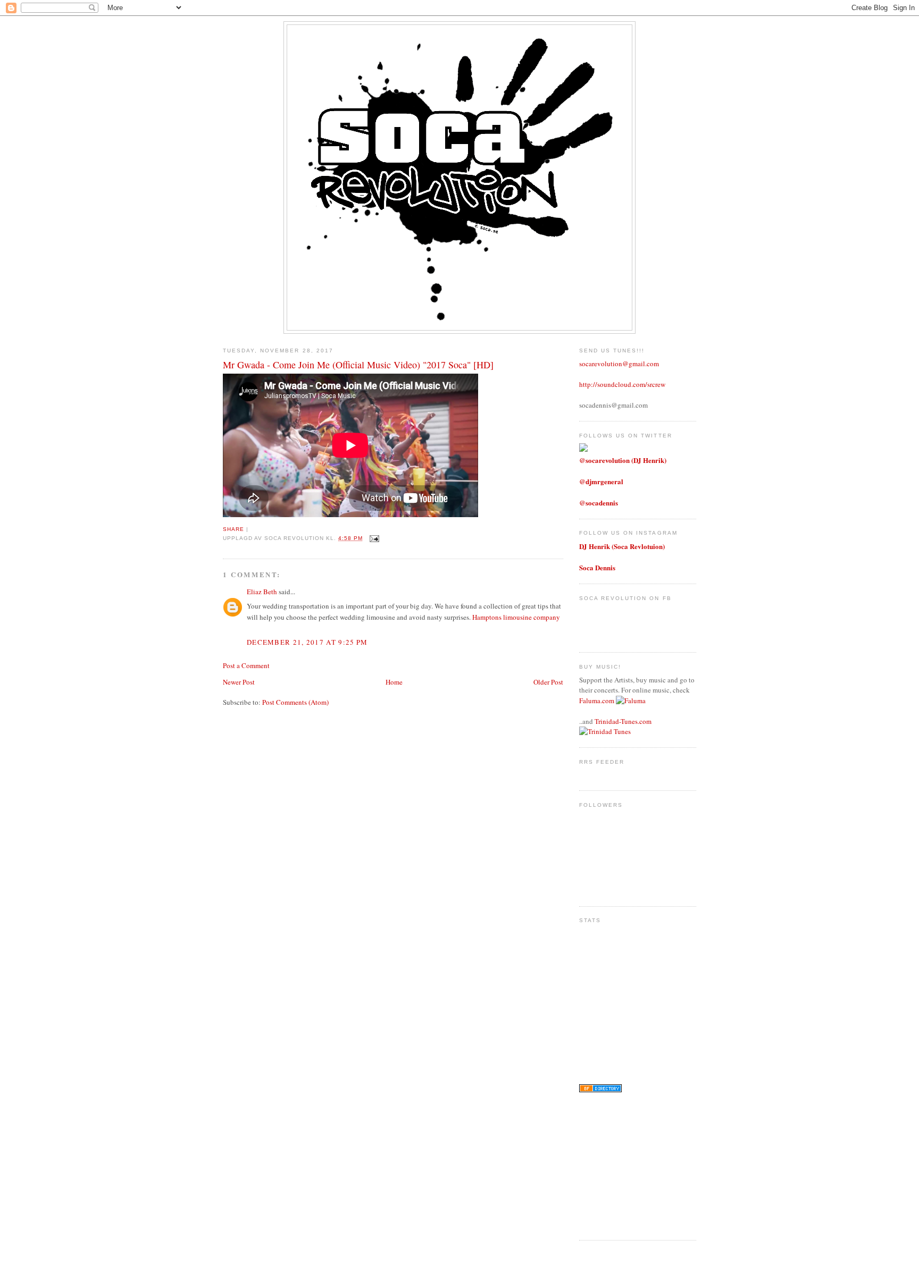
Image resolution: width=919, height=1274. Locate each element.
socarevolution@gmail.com (619, 363)
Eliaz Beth (262, 591)
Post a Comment (246, 665)
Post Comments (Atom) (295, 702)
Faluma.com (596, 700)
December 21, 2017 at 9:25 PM (307, 642)
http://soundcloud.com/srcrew (622, 384)
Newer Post (239, 682)
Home (394, 682)
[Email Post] (373, 538)
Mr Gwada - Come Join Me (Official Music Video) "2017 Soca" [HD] (358, 364)
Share (233, 529)
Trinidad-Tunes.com (623, 721)
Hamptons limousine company (516, 617)
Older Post (548, 682)
